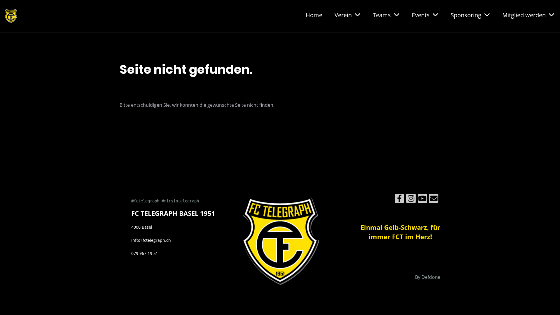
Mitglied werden (524, 15)
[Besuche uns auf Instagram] (411, 199)
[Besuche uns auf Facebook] (399, 199)
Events (421, 15)
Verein (343, 15)
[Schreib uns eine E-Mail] (433, 199)
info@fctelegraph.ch (151, 240)
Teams (382, 15)
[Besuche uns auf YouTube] (422, 199)
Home (314, 15)
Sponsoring (466, 15)
